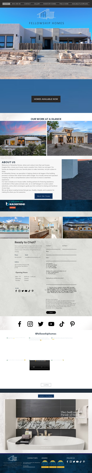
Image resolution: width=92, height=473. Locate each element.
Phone (47, 251)
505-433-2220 (18, 257)
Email (47, 257)
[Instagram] (19, 290)
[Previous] (5, 433)
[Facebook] (16, 290)
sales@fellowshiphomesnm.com (33, 257)
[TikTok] (29, 290)
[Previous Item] (5, 138)
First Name (48, 245)
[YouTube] (26, 290)
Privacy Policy (59, 308)
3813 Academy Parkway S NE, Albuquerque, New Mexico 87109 (22, 266)
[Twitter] (22, 290)
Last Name (64, 245)
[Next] (86, 433)
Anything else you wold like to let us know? (55, 278)
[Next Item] (86, 138)
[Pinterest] (32, 290)
